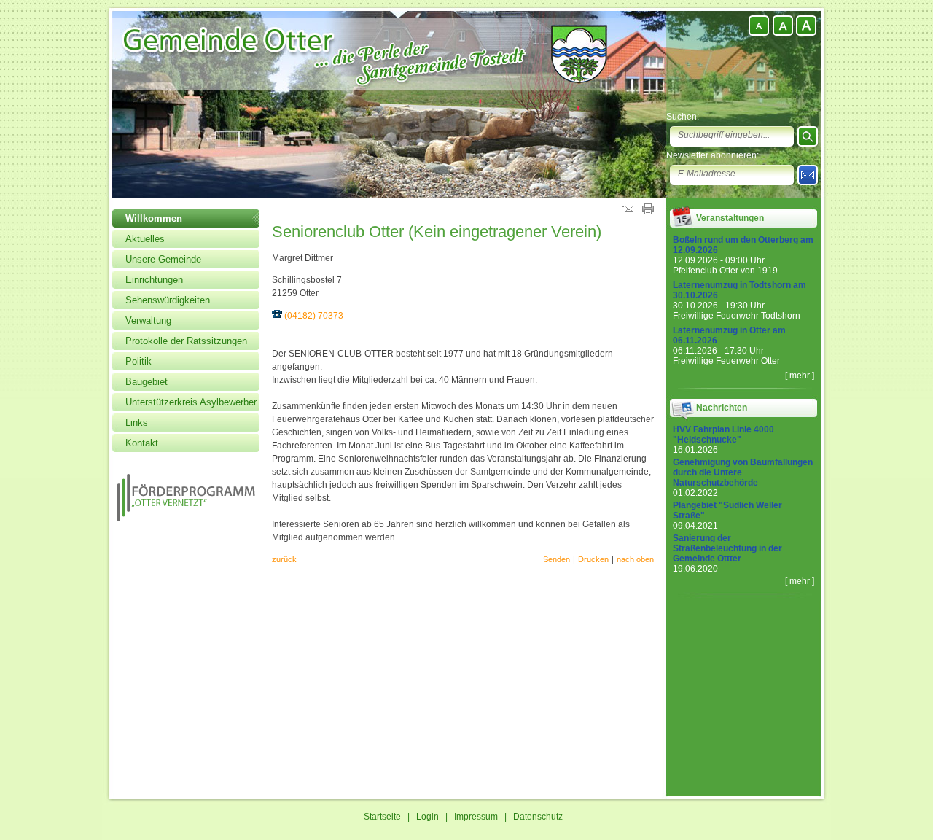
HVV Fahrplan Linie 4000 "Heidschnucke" (723, 434)
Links (136, 422)
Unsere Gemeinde (163, 259)
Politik (138, 361)
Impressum (476, 817)
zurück (284, 559)
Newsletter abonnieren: (712, 155)
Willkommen (153, 218)
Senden (556, 559)
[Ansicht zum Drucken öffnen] (648, 211)
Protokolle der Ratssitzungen (186, 340)
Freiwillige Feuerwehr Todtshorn (736, 316)
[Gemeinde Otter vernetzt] (186, 518)
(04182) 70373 (313, 316)
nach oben (635, 559)
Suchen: (682, 117)
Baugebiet (146, 381)
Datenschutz (538, 817)
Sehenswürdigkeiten (167, 300)
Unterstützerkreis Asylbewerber (191, 402)
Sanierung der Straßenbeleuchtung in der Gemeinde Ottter (727, 548)
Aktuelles (145, 238)
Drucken (593, 559)
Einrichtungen (154, 279)
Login (427, 817)
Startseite (382, 817)
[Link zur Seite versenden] (627, 211)
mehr (799, 375)
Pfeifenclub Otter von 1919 (725, 270)
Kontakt (141, 443)
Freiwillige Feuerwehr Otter (726, 361)
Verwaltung (148, 320)
